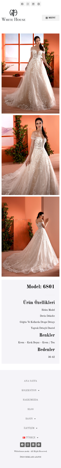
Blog (31, 409)
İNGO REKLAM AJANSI (30, 457)
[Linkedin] (33, 4)
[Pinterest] (38, 4)
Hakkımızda (30, 400)
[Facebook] (22, 4)
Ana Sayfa (30, 381)
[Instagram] (27, 4)
